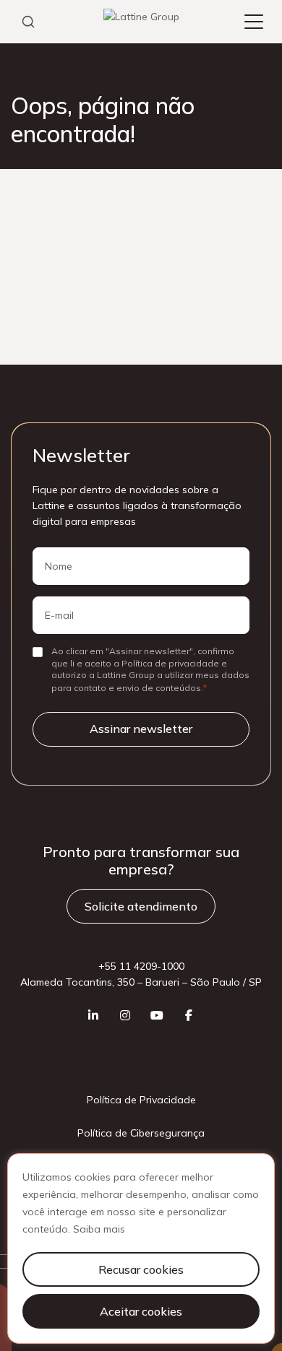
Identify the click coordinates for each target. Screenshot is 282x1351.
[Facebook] (189, 1015)
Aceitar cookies (141, 1311)
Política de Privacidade (141, 1099)
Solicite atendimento (141, 906)
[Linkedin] (93, 1015)
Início (23, 72)
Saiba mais (99, 1228)
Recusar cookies (141, 1269)
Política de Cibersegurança (141, 1132)
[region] (141, 1248)
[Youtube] (157, 1015)
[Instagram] (125, 1015)
